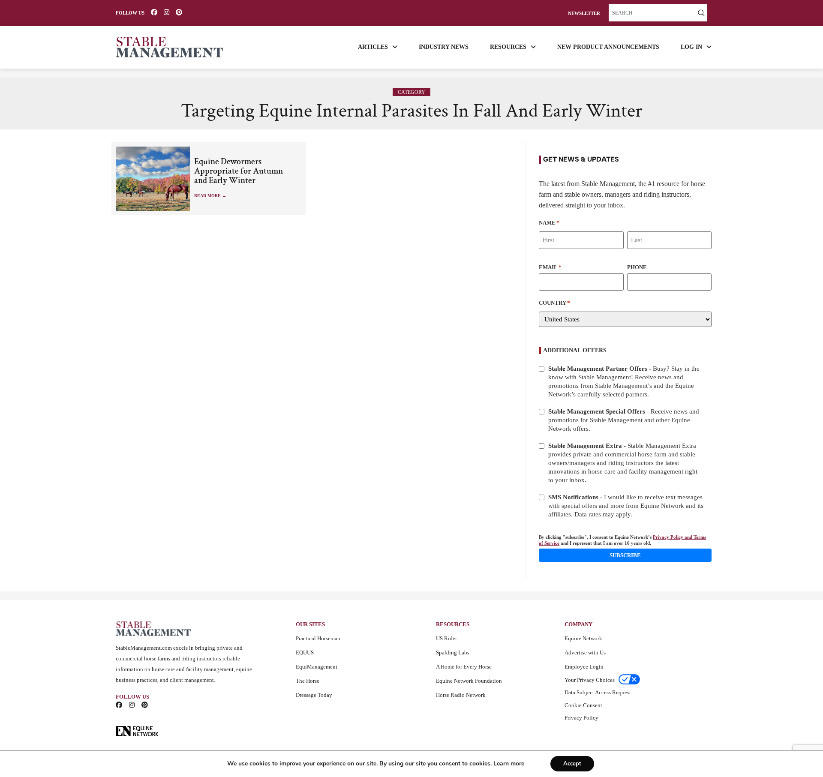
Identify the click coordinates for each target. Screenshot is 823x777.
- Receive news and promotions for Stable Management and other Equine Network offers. (623, 420)
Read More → (210, 195)
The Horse (307, 681)
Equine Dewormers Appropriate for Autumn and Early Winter (238, 171)
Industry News (444, 47)
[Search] (701, 12)
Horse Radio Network (461, 695)
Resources (508, 47)
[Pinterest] (179, 12)
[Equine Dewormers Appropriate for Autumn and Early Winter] (153, 179)
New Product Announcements (608, 47)
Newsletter (584, 13)
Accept (572, 764)
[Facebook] (154, 12)
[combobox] (652, 12)
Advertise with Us (585, 652)
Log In (691, 47)
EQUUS (305, 652)
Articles (373, 47)
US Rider (446, 638)
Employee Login (584, 666)
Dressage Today (314, 695)
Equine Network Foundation (469, 681)
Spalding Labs (452, 652)
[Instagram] (166, 12)
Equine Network (583, 638)
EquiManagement (316, 666)
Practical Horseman (318, 638)
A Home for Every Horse (464, 666)
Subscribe (625, 555)
